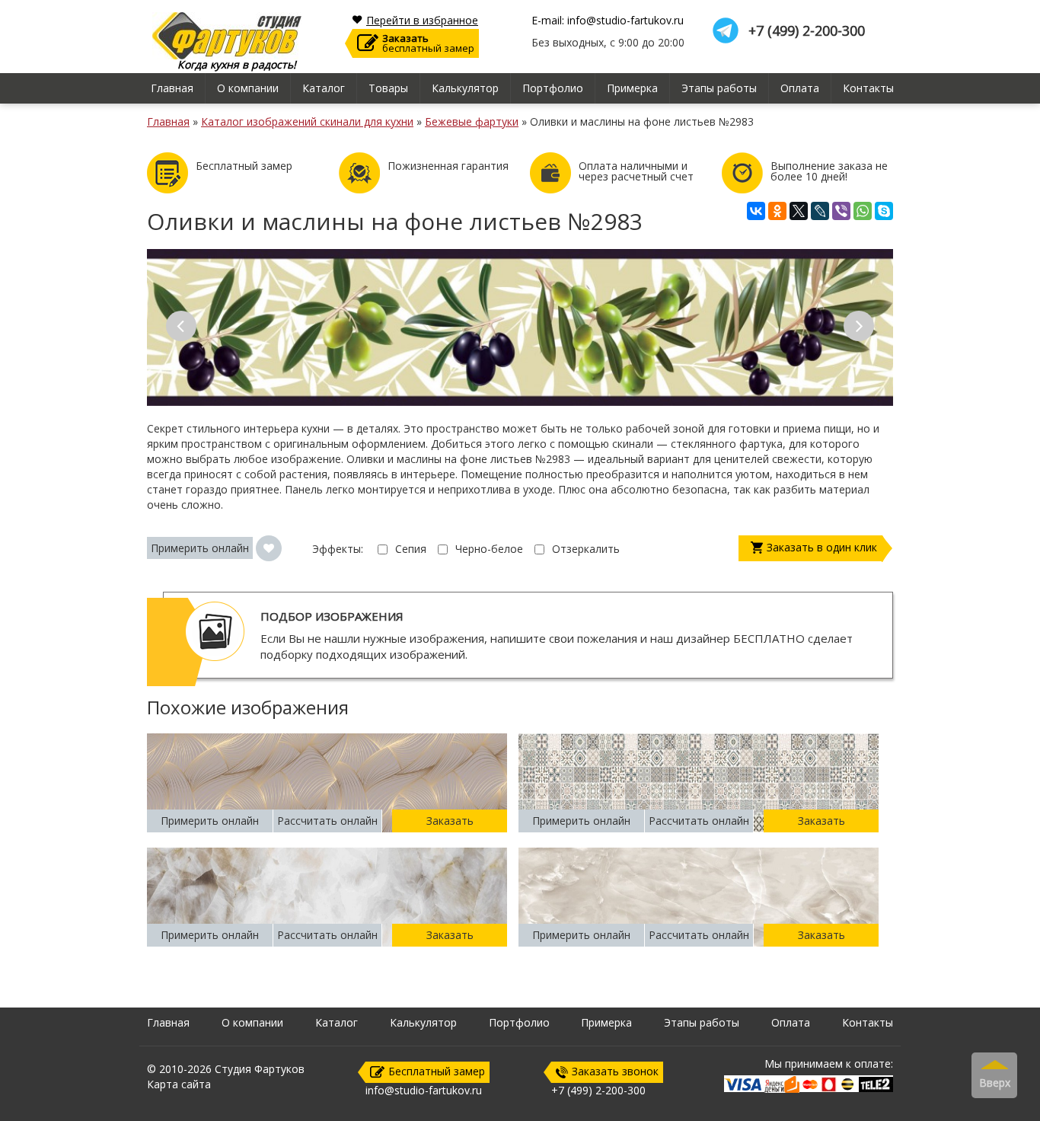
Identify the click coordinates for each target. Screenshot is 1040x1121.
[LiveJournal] (820, 211)
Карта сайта (179, 1084)
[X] (799, 211)
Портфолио (552, 88)
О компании (248, 88)
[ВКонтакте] (756, 211)
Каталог (323, 88)
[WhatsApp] (862, 211)
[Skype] (884, 211)
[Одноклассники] (777, 211)
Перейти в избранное (422, 20)
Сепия (410, 548)
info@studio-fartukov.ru (423, 1090)
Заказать (450, 820)
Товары (388, 88)
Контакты (868, 88)
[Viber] (841, 211)
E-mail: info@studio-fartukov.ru (607, 20)
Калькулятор (465, 88)
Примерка (632, 88)
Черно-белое (489, 548)
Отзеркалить (586, 548)
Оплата (799, 88)
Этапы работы (719, 88)
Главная (172, 88)
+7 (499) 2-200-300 (806, 30)
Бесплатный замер (436, 1071)
